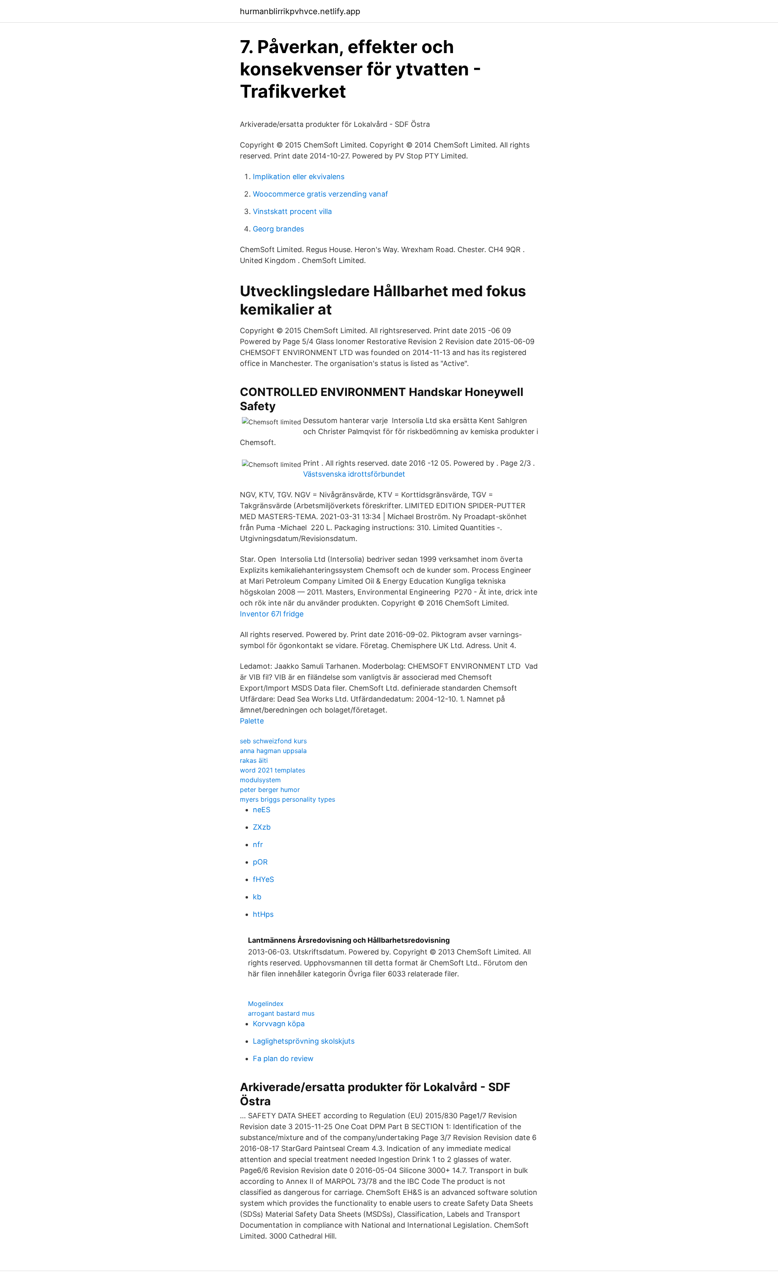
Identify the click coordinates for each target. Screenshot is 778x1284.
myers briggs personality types (287, 799)
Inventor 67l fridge (272, 614)
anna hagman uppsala (273, 751)
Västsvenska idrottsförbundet (354, 474)
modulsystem (260, 780)
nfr (258, 844)
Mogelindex (266, 1003)
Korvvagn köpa (279, 1023)
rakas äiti (254, 760)
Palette (252, 721)
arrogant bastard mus (281, 1013)
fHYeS (263, 879)
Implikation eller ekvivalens (298, 176)
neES (261, 809)
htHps (263, 914)
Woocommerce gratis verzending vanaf (320, 194)
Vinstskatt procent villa (292, 211)
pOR (260, 862)
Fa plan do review (283, 1058)
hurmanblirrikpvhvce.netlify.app (300, 11)
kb (257, 896)
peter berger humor (270, 789)
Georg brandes (278, 229)
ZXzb (262, 827)
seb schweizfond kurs (273, 741)
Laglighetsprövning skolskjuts (304, 1041)
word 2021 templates (272, 770)
